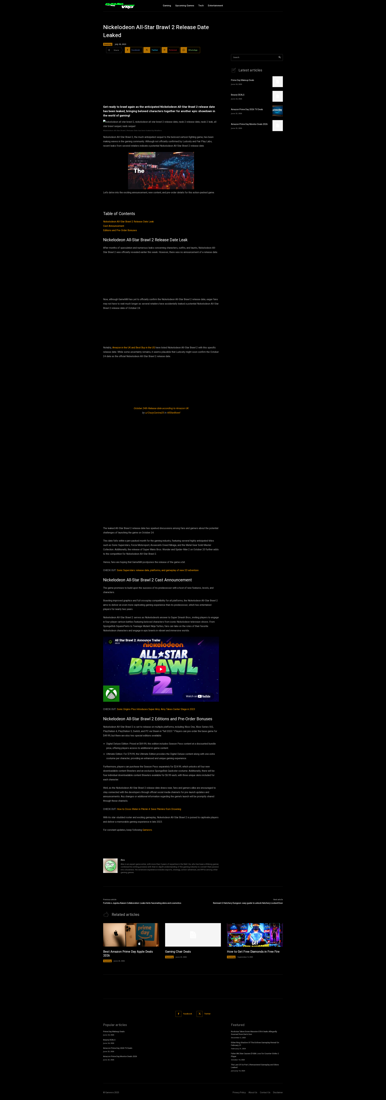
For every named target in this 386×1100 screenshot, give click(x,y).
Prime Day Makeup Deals (242, 80)
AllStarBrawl (173, 413)
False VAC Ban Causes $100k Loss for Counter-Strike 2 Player (255, 1055)
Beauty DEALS (237, 94)
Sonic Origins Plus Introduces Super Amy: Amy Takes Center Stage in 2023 (156, 709)
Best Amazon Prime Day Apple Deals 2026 (128, 953)
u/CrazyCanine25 (154, 413)
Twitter (207, 1013)
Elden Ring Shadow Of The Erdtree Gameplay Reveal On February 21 (255, 1044)
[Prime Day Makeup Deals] (277, 81)
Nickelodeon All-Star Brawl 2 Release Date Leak (128, 221)
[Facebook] (178, 1014)
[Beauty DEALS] (277, 96)
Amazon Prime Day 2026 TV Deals (247, 109)
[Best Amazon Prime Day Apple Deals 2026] (131, 935)
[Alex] (110, 866)
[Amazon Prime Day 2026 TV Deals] (277, 110)
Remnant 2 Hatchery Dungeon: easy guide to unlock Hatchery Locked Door (248, 903)
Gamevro (147, 830)
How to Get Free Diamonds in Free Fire (253, 951)
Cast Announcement (113, 226)
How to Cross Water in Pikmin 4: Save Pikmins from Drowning (149, 809)
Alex (123, 860)
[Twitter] (199, 1014)
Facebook (187, 1013)
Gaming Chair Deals (178, 951)
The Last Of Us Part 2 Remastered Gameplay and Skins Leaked (255, 1066)
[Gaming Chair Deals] (193, 935)
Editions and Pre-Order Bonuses (120, 230)
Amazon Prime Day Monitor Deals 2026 (249, 124)
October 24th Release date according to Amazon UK (161, 408)
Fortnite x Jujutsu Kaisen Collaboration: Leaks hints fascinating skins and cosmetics (142, 903)
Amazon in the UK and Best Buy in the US (133, 347)
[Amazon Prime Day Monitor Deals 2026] (277, 125)
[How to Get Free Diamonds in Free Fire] (255, 935)
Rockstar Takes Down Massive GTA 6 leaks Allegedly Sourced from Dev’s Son (254, 1033)
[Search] (279, 57)
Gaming (107, 44)
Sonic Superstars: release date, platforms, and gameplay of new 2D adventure (158, 570)
